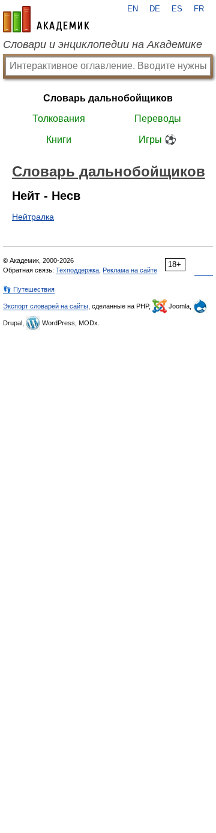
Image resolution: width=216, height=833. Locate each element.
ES (177, 9)
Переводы (157, 118)
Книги (58, 139)
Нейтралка (33, 216)
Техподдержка (77, 270)
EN (132, 9)
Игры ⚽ (157, 139)
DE (154, 9)
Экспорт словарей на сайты (45, 306)
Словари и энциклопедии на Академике (102, 44)
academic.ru (46, 19)
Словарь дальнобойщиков (108, 98)
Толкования (58, 118)
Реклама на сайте (130, 270)
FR (199, 9)
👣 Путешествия (29, 289)
